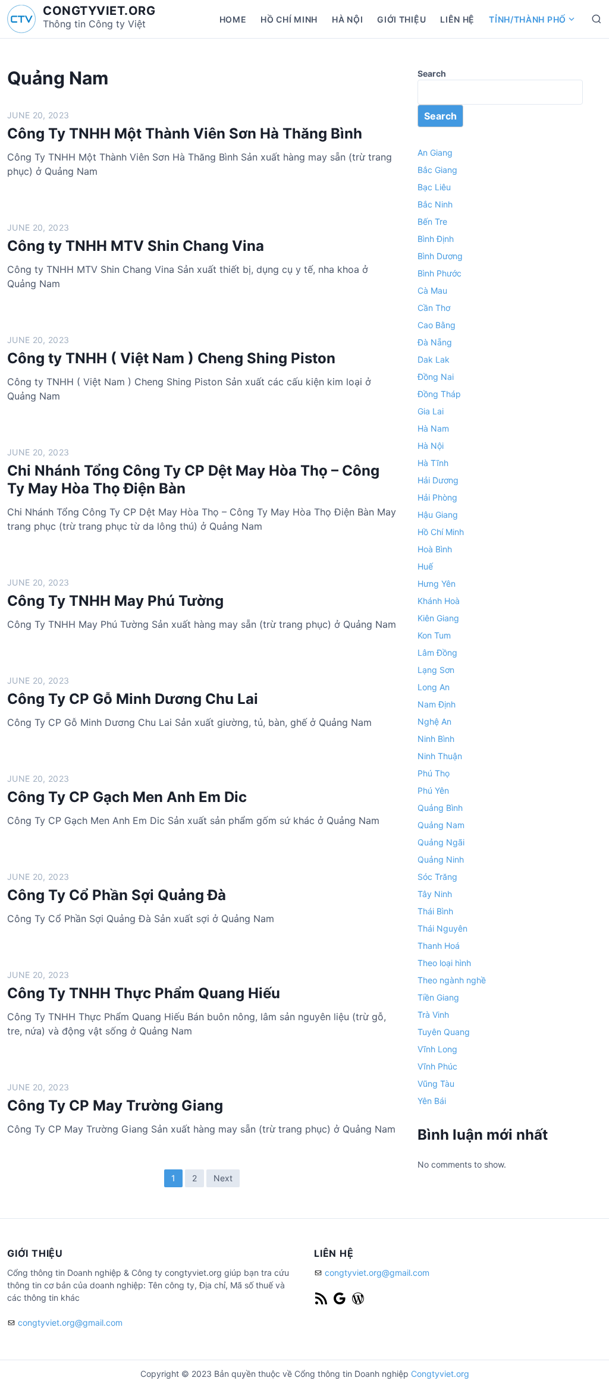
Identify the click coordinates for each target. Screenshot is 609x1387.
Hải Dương (438, 480)
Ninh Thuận (439, 756)
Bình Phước (439, 273)
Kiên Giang (438, 618)
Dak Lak (433, 359)
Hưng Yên (436, 583)
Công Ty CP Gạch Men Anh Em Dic (127, 797)
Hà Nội (347, 19)
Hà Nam (433, 428)
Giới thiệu (401, 19)
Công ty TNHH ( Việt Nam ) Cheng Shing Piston (171, 358)
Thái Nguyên (442, 928)
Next (223, 1178)
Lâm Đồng (437, 652)
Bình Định (435, 239)
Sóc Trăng (437, 877)
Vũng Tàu (435, 1083)
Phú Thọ (433, 773)
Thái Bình (435, 911)
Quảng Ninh (440, 859)
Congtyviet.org (440, 1374)
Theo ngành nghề (451, 980)
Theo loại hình (444, 963)
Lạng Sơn (435, 670)
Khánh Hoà (438, 601)
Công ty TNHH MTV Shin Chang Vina (135, 245)
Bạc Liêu (434, 187)
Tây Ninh (434, 894)
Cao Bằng (436, 325)
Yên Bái (431, 1101)
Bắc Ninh (435, 204)
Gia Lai (430, 411)
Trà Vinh (433, 1014)
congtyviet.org (99, 11)
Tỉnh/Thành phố (527, 19)
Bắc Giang (437, 170)
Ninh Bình (435, 739)
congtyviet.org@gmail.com (70, 1322)
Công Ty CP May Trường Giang (115, 1105)
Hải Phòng (437, 497)
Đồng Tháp (439, 394)
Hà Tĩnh (432, 463)
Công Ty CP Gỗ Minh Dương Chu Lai (132, 698)
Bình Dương (440, 256)
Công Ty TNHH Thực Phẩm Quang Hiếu (143, 993)
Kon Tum (434, 635)
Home (233, 19)
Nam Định (436, 704)
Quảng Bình (440, 808)
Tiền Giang (438, 997)
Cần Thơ (433, 308)
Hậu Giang (437, 514)
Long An (433, 687)
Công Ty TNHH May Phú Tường (115, 600)
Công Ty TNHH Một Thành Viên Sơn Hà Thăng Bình (184, 133)
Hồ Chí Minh (289, 19)
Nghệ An (434, 721)
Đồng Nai (435, 377)
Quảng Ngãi (440, 842)
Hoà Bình (434, 549)
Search (431, 73)
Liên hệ (457, 19)
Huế (425, 566)
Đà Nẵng (434, 342)
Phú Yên (433, 790)
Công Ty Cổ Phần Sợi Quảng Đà (116, 895)
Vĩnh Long (437, 1049)
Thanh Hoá (438, 946)
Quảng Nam (440, 825)
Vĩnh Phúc (437, 1066)
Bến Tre (432, 221)
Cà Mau (432, 290)
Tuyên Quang (443, 1032)
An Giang (435, 152)
